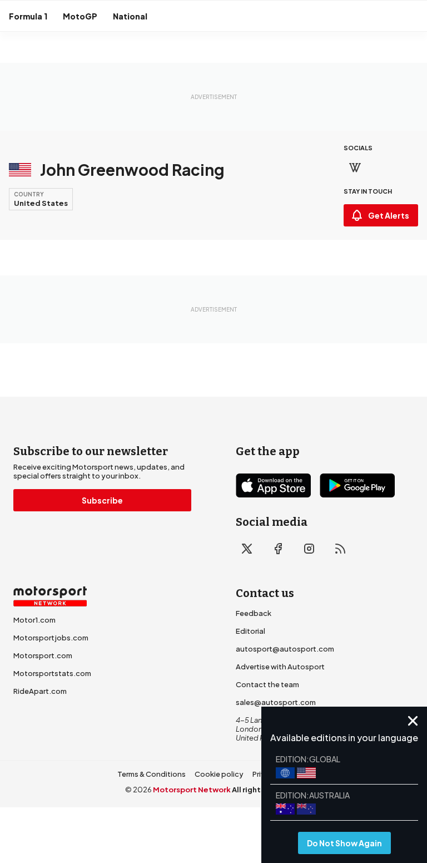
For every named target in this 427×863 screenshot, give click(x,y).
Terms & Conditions (151, 774)
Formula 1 (28, 16)
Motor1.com (34, 619)
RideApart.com (40, 691)
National (130, 16)
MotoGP (80, 16)
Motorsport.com (42, 655)
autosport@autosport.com (285, 648)
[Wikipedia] (355, 167)
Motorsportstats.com (52, 673)
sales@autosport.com (276, 702)
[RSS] (340, 548)
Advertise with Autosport (280, 666)
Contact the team (267, 684)
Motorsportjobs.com (50, 637)
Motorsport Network (192, 789)
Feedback (253, 613)
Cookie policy (219, 774)
